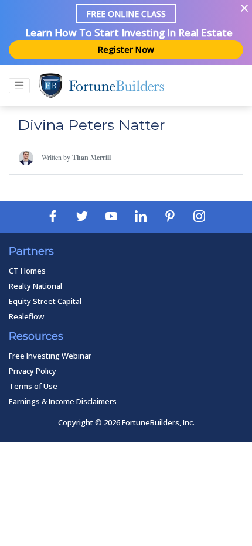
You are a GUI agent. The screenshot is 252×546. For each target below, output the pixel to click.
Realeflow (26, 316)
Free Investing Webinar (50, 355)
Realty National (35, 286)
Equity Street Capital (45, 301)
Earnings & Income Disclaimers (63, 401)
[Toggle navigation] (19, 85)
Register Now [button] (126, 49)
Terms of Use (33, 386)
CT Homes (27, 270)
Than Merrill (91, 157)
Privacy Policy (32, 371)
